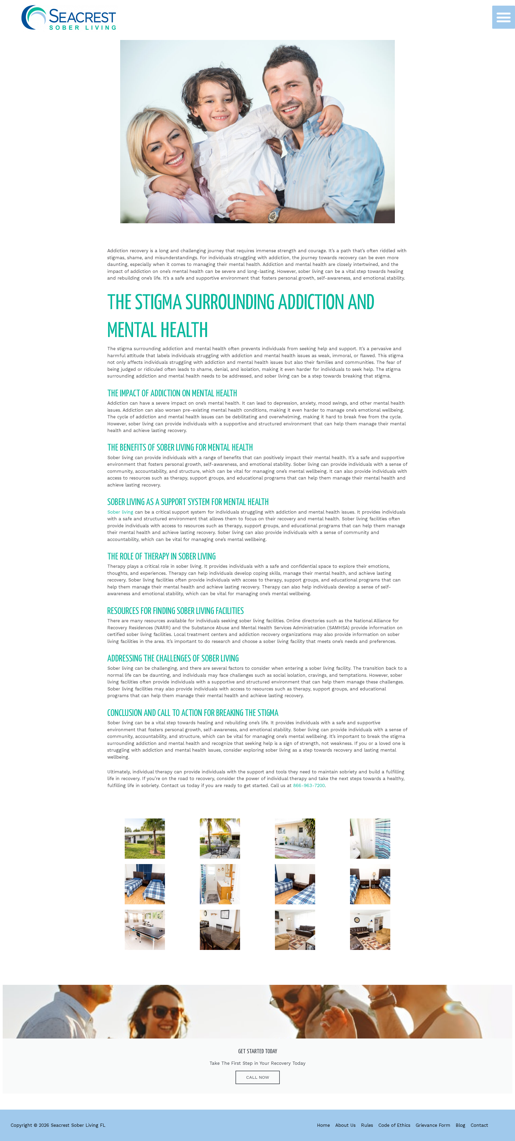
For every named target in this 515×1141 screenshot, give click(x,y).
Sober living (121, 512)
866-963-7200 (309, 785)
